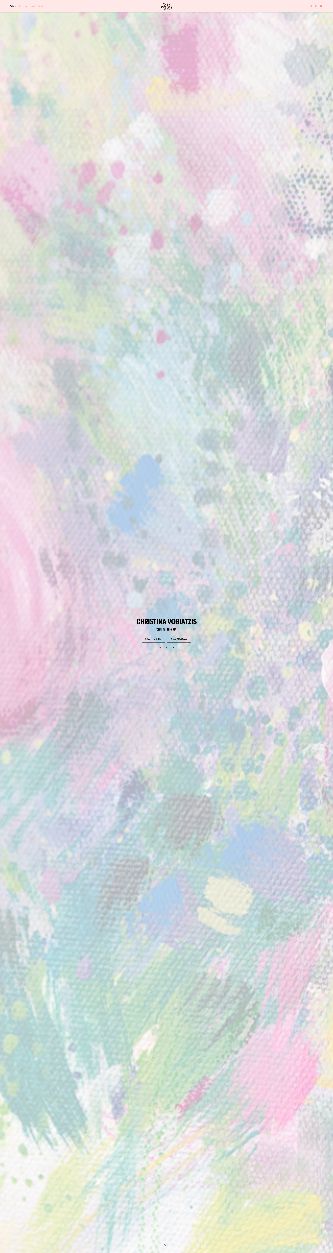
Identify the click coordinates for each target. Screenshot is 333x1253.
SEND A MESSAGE (179, 638)
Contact (41, 6)
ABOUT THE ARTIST (153, 638)
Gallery (13, 6)
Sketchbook (23, 6)
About (33, 6)
